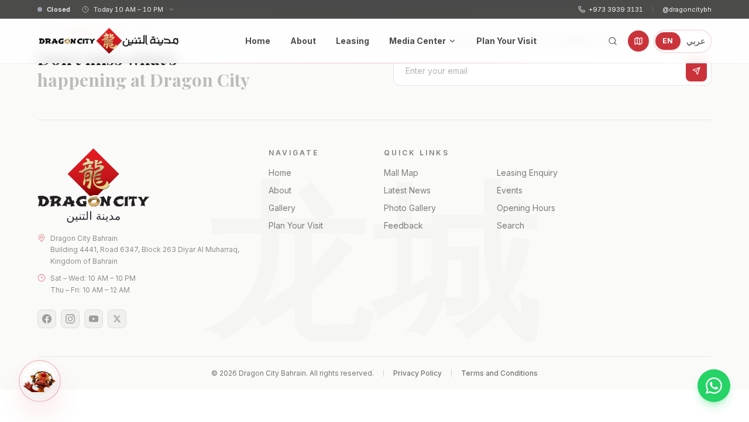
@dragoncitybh (687, 9)
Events (510, 190)
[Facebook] (46, 318)
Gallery (282, 208)
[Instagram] (70, 318)
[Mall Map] (638, 41)
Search (510, 225)
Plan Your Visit (506, 41)
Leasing (352, 41)
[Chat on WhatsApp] (714, 385)
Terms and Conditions (499, 373)
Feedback (403, 225)
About (303, 41)
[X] (117, 318)
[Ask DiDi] (40, 381)
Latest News (407, 190)
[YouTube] (93, 318)
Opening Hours (526, 208)
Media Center (417, 41)
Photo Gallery (410, 208)
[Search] (612, 41)
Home (257, 41)
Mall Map (401, 173)
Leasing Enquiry (527, 173)
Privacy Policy (417, 373)
